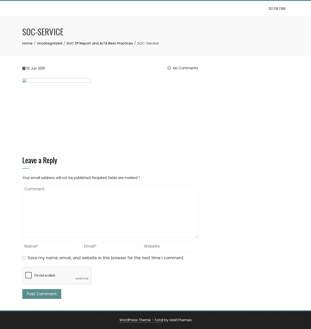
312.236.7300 (276, 8)
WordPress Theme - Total (141, 320)
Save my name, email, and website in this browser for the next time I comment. (106, 258)
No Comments (185, 68)
